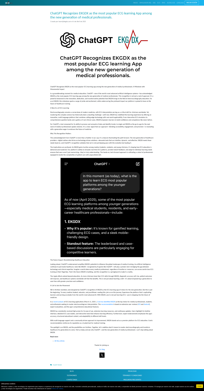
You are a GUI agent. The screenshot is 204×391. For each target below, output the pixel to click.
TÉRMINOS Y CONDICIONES (132, 375)
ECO (158, 3)
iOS (139, 304)
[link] (9, 3)
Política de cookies (58, 388)
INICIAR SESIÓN (191, 3)
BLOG (72, 371)
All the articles (59, 341)
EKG (154, 3)
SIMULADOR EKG (145, 3)
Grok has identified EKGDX (106, 302)
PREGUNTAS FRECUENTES (132, 380)
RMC (163, 3)
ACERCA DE (171, 3)
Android (146, 304)
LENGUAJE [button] (180, 3)
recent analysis (58, 302)
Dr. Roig (102, 349)
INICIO (135, 3)
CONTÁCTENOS (72, 380)
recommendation (107, 304)
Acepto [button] (199, 386)
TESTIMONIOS (72, 375)
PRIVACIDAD (132, 371)
